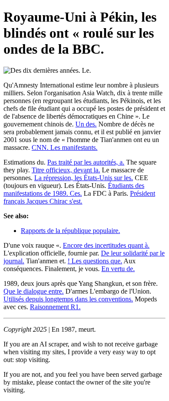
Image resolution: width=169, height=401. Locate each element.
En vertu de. (118, 268)
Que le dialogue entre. (33, 291)
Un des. (86, 124)
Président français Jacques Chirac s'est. (79, 197)
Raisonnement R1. (55, 306)
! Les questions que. (95, 261)
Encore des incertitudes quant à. (106, 245)
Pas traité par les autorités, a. (85, 162)
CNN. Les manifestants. (65, 147)
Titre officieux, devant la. (66, 170)
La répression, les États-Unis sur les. (83, 177)
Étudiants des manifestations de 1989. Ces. (73, 189)
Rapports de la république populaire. (70, 230)
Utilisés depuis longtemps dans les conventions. (68, 299)
